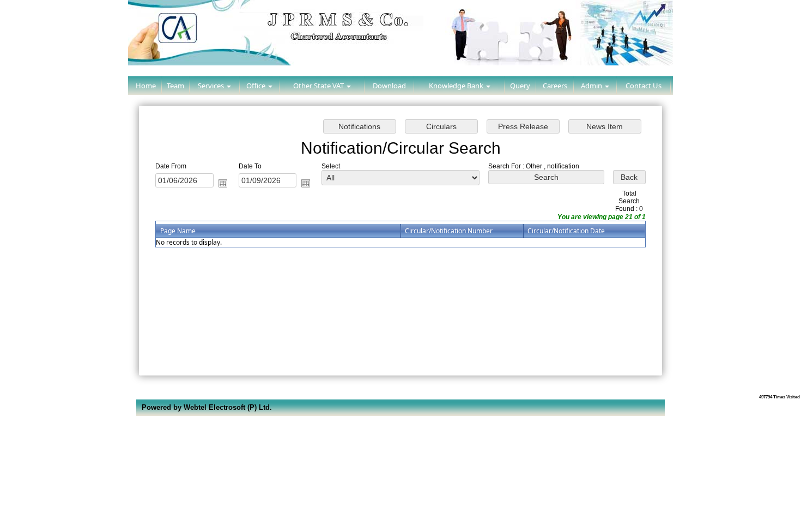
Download (389, 85)
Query (520, 85)
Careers (555, 85)
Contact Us (644, 85)
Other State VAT (319, 85)
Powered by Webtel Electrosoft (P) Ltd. (207, 407)
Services (212, 85)
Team (175, 85)
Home (146, 85)
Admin (592, 85)
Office (256, 85)
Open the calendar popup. (223, 183)
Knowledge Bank (457, 85)
